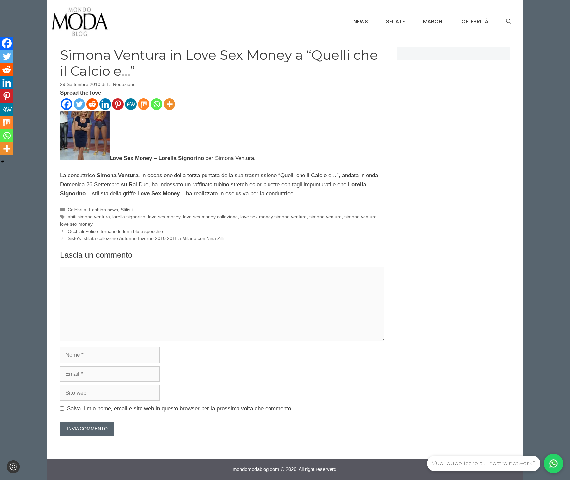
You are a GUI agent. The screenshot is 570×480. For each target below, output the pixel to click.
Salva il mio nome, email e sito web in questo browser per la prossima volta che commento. (180, 408)
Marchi (433, 21)
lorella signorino (128, 216)
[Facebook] (66, 104)
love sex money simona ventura (273, 216)
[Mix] (143, 104)
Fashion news (103, 209)
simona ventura (325, 216)
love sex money (164, 216)
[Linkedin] (105, 104)
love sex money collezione (210, 216)
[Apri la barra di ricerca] (508, 22)
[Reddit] (92, 104)
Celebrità (474, 21)
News (360, 21)
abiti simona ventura (89, 216)
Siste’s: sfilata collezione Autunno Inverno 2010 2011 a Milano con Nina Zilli (146, 238)
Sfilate (395, 21)
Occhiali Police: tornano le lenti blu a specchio (115, 231)
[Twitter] (79, 104)
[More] (169, 104)
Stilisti (127, 209)
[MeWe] (131, 104)
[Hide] (2, 161)
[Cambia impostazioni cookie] (13, 466)
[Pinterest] (118, 104)
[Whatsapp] (156, 104)
